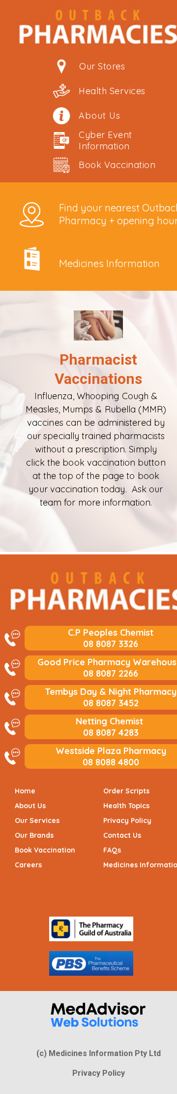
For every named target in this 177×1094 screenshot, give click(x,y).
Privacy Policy (98, 1073)
